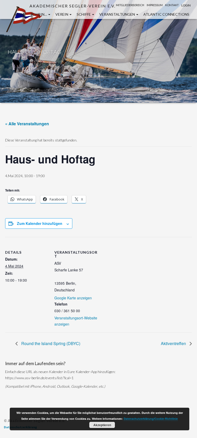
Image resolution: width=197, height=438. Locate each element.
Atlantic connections (166, 14)
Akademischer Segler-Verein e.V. (72, 5)
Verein (62, 14)
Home (20, 14)
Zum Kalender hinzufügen (39, 223)
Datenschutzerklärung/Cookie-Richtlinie (151, 419)
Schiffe (84, 14)
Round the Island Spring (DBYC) (50, 343)
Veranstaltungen (117, 14)
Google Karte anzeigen (73, 297)
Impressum (155, 5)
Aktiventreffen (174, 343)
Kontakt (172, 5)
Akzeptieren (102, 425)
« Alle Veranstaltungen (27, 124)
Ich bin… (39, 14)
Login (186, 5)
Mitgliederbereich (130, 5)
